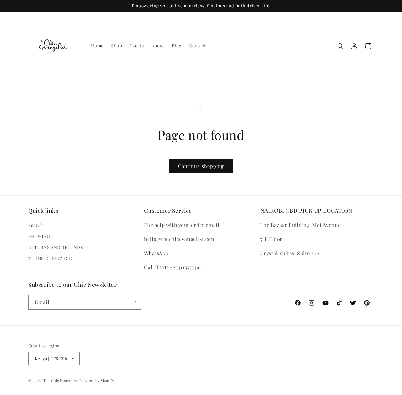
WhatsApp (156, 253)
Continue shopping (201, 166)
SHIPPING (39, 236)
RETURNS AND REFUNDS (55, 247)
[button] (340, 46)
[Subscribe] (134, 302)
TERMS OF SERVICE (50, 258)
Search (35, 225)
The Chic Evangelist (60, 380)
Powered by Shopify (96, 380)
